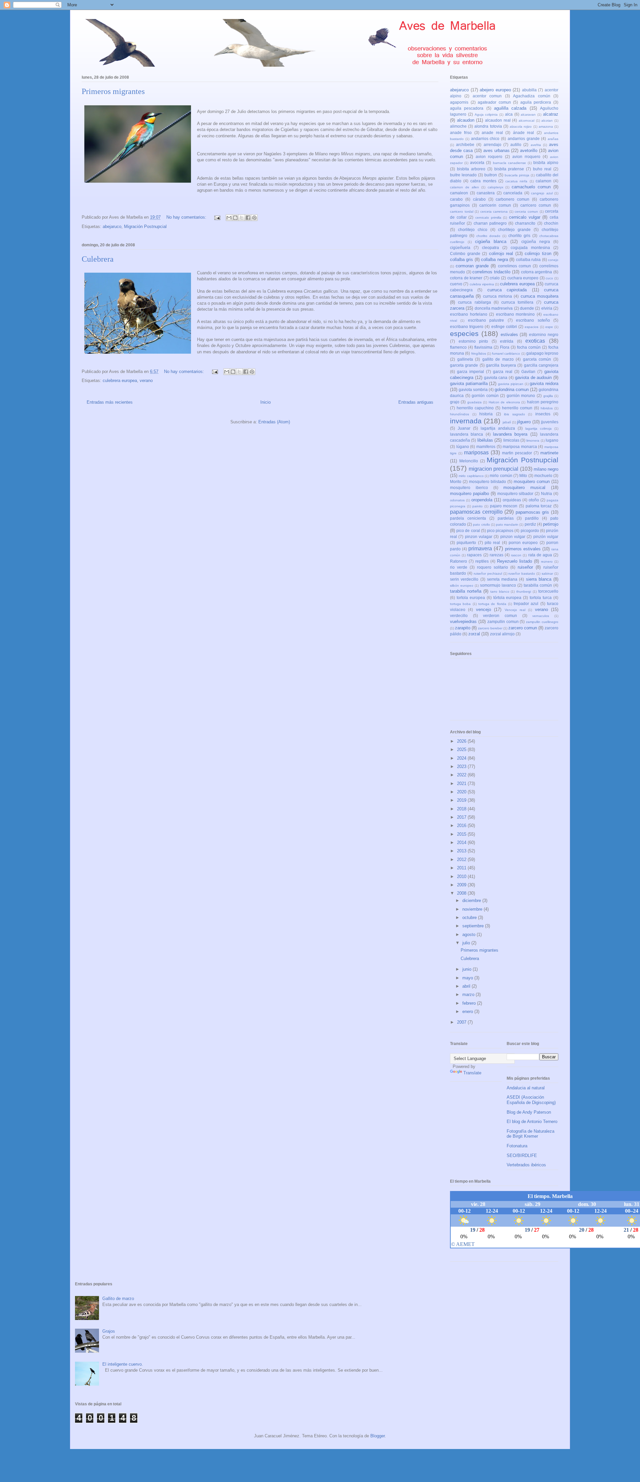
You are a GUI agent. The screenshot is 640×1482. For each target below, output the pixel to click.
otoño (534, 500)
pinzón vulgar (545, 536)
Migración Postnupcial (145, 226)
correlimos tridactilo (491, 271)
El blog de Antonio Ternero (532, 1121)
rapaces (474, 555)
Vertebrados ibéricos (526, 1164)
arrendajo (492, 144)
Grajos (108, 1331)
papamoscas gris (532, 512)
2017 (462, 817)
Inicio (265, 402)
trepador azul (526, 603)
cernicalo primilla (488, 217)
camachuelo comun (531, 186)
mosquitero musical (524, 487)
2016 (462, 825)
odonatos (457, 500)
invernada (466, 421)
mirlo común (501, 475)
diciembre (472, 900)
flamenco (458, 347)
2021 (462, 783)
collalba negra (494, 259)
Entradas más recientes (110, 402)
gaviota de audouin (533, 377)
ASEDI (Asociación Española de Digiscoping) (531, 1100)
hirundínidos (459, 414)
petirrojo (550, 524)
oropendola (481, 499)
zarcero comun (522, 627)
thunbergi (523, 591)
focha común (529, 347)
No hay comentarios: (187, 217)
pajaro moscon (504, 506)
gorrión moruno (521, 395)
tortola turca (541, 597)
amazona (546, 126)
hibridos (547, 408)
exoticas (535, 341)
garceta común (537, 359)
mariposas (476, 452)
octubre (470, 917)
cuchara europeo (523, 278)
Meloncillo (468, 461)
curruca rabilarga (474, 302)
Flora (504, 347)
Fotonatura (517, 1145)
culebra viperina (482, 284)
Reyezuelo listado (514, 561)
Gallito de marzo (118, 1298)
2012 (462, 859)
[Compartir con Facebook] (248, 217)
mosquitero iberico (469, 487)
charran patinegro (490, 223)
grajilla (548, 396)
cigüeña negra (535, 241)
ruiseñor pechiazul (488, 573)
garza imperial (470, 371)
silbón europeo (461, 585)
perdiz (530, 524)
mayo (468, 977)
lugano (552, 440)
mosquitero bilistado (487, 481)
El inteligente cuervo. (122, 1364)
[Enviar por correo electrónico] (229, 217)
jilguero (524, 421)
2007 (462, 1022)
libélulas (485, 440)
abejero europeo (495, 89)
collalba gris (461, 259)
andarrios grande (524, 138)
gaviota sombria (473, 389)
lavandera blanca (466, 434)
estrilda (506, 341)
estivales (509, 334)
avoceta (477, 162)
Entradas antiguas (415, 402)
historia (486, 414)
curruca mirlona (497, 296)
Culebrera (98, 259)
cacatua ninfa (516, 181)
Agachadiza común (531, 96)
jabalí (507, 422)
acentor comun (487, 96)
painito (477, 506)
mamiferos (485, 446)
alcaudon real (498, 120)
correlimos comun (514, 266)
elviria (546, 308)
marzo (469, 994)
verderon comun (500, 615)
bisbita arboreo (471, 169)
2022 (462, 774)
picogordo (530, 530)
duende (527, 308)
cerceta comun (526, 211)
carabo (456, 199)
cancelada (512, 193)
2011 (462, 867)
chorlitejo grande (514, 229)
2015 (462, 834)
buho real (542, 169)
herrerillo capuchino (475, 408)
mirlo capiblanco (471, 476)
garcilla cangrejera (541, 365)
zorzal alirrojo (502, 634)
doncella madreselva (494, 308)
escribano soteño (533, 320)
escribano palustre (486, 320)
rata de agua (540, 555)
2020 (462, 791)
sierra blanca (538, 579)
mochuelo (543, 475)
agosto (469, 934)
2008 (462, 893)
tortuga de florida (492, 604)
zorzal (474, 633)
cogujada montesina (530, 247)
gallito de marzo (498, 359)
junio (467, 969)
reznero (547, 561)
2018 (462, 808)
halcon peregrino (542, 402)
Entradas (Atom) (274, 421)
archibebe (465, 144)
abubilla (529, 90)
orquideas (512, 500)
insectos (542, 414)
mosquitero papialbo (469, 493)
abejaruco (112, 226)
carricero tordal (461, 211)
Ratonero (458, 561)
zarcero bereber (490, 628)
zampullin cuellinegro (542, 622)
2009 (462, 884)
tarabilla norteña (465, 591)
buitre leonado (463, 175)
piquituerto (466, 542)
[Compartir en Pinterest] (254, 217)
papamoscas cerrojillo (476, 512)
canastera (486, 193)
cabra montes (483, 181)
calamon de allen (464, 187)
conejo (553, 260)
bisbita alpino (545, 162)
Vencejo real (515, 610)
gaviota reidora (544, 383)
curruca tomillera (517, 302)
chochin (551, 223)
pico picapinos (500, 530)
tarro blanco (499, 591)
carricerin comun (495, 205)
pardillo (532, 518)
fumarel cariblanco (506, 353)
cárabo (479, 199)
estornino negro (543, 334)
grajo (454, 402)
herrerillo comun (517, 408)
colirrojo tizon (538, 253)
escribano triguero (466, 326)
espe (549, 327)
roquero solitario (492, 567)
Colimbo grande (465, 253)
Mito (523, 475)
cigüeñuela (460, 247)
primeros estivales (523, 548)
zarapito (462, 627)
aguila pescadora (466, 108)
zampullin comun (503, 621)
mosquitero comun (532, 481)
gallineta (465, 359)
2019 (462, 800)
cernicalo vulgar (524, 217)
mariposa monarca (520, 446)
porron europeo (523, 542)
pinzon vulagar (478, 536)
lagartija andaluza (498, 428)
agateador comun (494, 102)
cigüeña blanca (490, 241)
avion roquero (489, 156)
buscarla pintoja (517, 175)
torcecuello (548, 591)
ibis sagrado (514, 414)
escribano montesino (515, 314)
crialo (495, 278)
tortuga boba (460, 604)
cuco (549, 278)
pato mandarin (507, 524)
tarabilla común (538, 585)
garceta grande (464, 365)
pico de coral (468, 530)
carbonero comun (512, 199)
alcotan (547, 120)
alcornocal (526, 120)
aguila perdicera (535, 102)
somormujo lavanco (498, 585)
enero (468, 1011)
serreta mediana (502, 579)
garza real (502, 371)
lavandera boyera (510, 434)
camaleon (459, 193)
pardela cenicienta (468, 518)
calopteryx (495, 187)
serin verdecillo (464, 579)
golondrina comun (512, 389)
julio (466, 942)
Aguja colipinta (486, 114)
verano (146, 380)
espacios (531, 327)
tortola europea (471, 597)
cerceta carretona (494, 211)
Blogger (377, 1435)
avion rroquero (526, 156)
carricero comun (535, 205)
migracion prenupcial (493, 469)
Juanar (464, 428)
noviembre (473, 909)
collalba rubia (528, 259)
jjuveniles (549, 422)
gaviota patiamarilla (469, 383)
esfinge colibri (504, 326)
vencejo (483, 609)
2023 (462, 766)
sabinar (547, 573)
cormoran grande (472, 265)
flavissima (483, 347)
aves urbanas (496, 150)
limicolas (511, 440)
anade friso (461, 132)
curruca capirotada (507, 289)
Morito (455, 481)
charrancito (525, 223)
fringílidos (478, 353)
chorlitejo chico (472, 229)
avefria (536, 145)
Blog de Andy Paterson (529, 1112)
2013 (462, 850)
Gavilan (528, 371)
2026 (462, 741)
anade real (492, 132)
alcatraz (550, 114)
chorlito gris (519, 235)
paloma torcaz (539, 506)
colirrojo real (501, 253)
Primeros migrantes (113, 91)
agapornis (459, 102)
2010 (462, 876)
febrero (469, 1003)
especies (464, 333)
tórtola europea (507, 597)
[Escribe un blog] (235, 217)
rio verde (458, 567)
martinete (549, 452)
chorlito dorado (488, 236)
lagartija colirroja (538, 428)
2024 (462, 758)
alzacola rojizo (521, 126)
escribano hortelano (468, 314)
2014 (462, 842)
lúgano (462, 446)
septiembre (473, 925)
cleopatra (490, 247)
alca (509, 114)
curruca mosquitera (539, 296)
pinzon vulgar (512, 536)
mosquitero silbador (515, 493)
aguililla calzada (510, 108)
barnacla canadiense (509, 163)
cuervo (456, 284)
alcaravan (528, 114)
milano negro (546, 469)
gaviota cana (496, 377)
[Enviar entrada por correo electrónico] (217, 217)
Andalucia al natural (526, 1087)
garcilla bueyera (501, 365)
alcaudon (465, 120)
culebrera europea (120, 380)
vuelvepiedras (463, 621)
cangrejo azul (542, 193)
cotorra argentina (536, 272)
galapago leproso (542, 353)
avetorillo (528, 150)
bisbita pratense (509, 169)
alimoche (458, 126)
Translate (472, 1072)
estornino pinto (473, 341)
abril (467, 986)
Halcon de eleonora (504, 402)
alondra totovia (488, 126)
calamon (543, 181)
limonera (532, 440)
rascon (516, 555)
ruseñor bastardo (521, 573)
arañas (553, 139)
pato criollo (481, 524)
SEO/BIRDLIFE (522, 1155)
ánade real (523, 132)
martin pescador (517, 453)
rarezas (496, 555)
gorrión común (485, 395)
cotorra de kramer (466, 278)
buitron (490, 175)
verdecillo (459, 615)
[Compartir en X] (241, 217)
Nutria (546, 493)
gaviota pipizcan (510, 384)
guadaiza (474, 402)
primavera (480, 548)
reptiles (482, 561)
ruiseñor (525, 567)
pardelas (506, 518)
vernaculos (540, 616)
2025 (462, 749)
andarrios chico (485, 138)
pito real (492, 542)
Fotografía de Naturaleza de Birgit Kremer (530, 1134)
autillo (515, 144)
